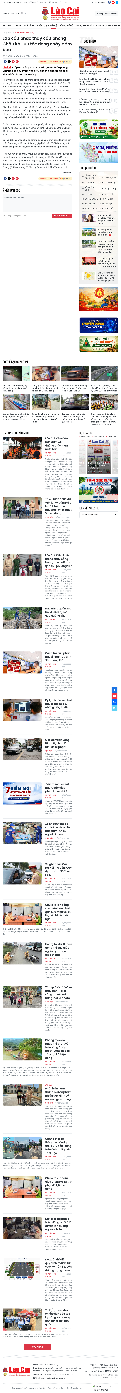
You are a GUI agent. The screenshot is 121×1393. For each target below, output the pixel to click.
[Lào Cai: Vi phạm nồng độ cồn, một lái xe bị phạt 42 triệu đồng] (16, 374)
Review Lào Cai (101, 25)
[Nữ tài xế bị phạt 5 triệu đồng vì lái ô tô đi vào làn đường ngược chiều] (22, 1228)
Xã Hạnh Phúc (91, 199)
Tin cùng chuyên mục (16, 433)
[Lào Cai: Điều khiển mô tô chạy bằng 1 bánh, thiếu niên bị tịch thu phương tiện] (22, 565)
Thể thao (62, 25)
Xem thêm (37, 1347)
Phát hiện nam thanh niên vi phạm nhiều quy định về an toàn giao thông (58, 1092)
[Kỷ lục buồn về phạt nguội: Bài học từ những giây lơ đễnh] (22, 710)
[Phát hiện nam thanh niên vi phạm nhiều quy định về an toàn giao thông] (22, 1095)
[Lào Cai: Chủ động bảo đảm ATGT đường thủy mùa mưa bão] (22, 448)
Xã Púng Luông (109, 188)
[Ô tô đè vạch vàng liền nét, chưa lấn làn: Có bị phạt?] (22, 749)
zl (117, 2)
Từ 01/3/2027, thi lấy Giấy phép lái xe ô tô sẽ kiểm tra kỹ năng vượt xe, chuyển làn (104, 388)
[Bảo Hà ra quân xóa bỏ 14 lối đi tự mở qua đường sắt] (22, 618)
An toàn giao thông (24, 32)
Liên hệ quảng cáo (59, 2)
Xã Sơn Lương (91, 208)
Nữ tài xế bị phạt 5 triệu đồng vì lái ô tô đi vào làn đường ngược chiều (58, 1224)
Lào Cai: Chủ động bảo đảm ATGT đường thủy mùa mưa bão (57, 444)
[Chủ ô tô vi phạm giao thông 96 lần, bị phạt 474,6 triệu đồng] (22, 1187)
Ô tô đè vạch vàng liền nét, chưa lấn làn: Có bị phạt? (94, 110)
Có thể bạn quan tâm (15, 361)
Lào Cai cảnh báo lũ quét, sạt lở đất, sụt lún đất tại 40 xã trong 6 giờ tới (106, 277)
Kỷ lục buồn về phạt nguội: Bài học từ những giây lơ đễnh (58, 704)
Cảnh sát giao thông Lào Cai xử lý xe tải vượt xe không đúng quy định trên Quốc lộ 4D (94, 102)
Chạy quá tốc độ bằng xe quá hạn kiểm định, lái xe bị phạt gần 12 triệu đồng (45, 388)
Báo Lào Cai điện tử (60, 13)
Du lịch (46, 25)
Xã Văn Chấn (108, 208)
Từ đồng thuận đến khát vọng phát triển (105, 232)
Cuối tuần (112, 436)
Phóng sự (78, 25)
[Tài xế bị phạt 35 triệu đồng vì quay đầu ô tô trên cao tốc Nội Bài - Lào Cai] (75, 374)
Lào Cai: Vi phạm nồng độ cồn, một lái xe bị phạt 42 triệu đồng (94, 90)
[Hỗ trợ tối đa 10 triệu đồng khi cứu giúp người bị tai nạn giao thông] (22, 953)
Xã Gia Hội (107, 203)
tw (114, 708)
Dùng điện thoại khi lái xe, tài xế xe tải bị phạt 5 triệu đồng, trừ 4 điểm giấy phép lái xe (45, 418)
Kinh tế (25, 25)
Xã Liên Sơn (90, 203)
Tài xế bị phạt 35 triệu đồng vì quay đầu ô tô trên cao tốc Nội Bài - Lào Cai (74, 388)
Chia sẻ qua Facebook (5, 61)
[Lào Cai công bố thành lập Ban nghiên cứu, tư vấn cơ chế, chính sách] (89, 261)
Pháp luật (54, 25)
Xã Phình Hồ (107, 199)
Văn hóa (38, 25)
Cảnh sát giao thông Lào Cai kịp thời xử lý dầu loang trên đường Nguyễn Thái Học (58, 1146)
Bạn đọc (48, 751)
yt (113, 2)
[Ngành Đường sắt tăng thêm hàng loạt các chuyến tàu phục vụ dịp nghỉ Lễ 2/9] (16, 403)
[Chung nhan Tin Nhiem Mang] (105, 1388)
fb (109, 2)
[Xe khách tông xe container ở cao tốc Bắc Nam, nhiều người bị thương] (22, 833)
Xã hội (31, 25)
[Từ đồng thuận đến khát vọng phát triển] (89, 232)
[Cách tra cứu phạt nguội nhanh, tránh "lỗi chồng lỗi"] (98, 57)
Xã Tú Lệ (88, 194)
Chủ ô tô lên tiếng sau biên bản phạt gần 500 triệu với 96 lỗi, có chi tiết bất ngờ (58, 912)
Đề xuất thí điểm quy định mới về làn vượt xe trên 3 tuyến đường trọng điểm (58, 1265)
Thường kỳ (99, 436)
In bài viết (13, 61)
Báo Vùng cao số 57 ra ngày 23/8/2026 (99, 467)
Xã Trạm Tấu (108, 194)
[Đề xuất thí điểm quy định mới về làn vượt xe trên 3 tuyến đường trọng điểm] (22, 1269)
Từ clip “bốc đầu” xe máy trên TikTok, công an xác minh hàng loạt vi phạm (58, 993)
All (119, 26)
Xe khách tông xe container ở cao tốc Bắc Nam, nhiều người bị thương (58, 829)
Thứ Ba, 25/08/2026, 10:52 (16, 2)
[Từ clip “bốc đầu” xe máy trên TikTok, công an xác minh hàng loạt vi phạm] (22, 997)
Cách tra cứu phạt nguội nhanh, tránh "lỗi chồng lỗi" (94, 72)
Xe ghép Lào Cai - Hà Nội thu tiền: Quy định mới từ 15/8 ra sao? (58, 869)
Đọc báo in (112, 25)
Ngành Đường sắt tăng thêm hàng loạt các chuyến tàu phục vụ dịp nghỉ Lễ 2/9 (16, 417)
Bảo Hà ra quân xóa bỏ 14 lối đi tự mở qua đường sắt (58, 612)
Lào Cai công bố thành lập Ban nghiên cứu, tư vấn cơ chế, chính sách (107, 262)
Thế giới (70, 25)
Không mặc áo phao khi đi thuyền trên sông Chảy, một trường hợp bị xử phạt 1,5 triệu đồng (57, 1049)
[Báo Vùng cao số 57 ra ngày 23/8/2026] (99, 456)
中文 (104, 2)
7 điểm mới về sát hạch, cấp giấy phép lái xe (57, 787)
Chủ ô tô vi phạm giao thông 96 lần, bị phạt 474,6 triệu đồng (58, 1183)
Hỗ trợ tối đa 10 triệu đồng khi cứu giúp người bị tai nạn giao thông (58, 949)
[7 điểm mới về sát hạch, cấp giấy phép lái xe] (22, 793)
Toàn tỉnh (89, 182)
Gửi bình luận (63, 215)
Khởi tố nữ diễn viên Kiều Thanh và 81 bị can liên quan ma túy (107, 219)
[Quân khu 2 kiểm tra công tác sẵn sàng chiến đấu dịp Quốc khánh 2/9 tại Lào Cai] (89, 244)
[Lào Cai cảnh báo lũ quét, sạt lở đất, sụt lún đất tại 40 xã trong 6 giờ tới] (89, 276)
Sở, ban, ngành (109, 177)
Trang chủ (4, 26)
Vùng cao (86, 436)
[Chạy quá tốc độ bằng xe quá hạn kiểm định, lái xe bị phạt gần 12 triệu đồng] (46, 374)
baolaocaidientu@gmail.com (52, 1378)
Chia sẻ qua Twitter (9, 61)
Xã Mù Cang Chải (90, 188)
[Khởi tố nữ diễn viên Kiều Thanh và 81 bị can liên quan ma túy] (89, 218)
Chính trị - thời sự (14, 25)
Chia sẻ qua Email (17, 61)
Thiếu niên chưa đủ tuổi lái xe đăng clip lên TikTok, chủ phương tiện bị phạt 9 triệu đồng (58, 506)
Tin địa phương (88, 168)
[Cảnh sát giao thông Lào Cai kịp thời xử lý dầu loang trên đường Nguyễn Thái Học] (22, 1148)
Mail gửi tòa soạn (39, 2)
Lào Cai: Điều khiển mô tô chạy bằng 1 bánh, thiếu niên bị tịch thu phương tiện (94, 82)
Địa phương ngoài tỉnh (90, 176)
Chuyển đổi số (89, 25)
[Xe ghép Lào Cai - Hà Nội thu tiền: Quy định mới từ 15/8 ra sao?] (22, 873)
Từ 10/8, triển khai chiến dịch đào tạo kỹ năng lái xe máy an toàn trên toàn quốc (57, 1317)
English (98, 2)
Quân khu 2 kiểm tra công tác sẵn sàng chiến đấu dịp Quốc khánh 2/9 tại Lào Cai (106, 246)
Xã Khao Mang (109, 182)
